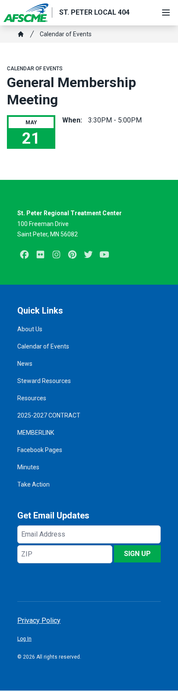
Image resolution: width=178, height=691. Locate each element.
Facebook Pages (39, 449)
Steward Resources (44, 380)
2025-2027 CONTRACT (48, 415)
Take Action (33, 484)
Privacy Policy (38, 620)
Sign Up (137, 554)
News (24, 363)
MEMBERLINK (35, 432)
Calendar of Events (66, 34)
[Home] (20, 34)
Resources (31, 398)
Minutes (28, 467)
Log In (24, 639)
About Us (29, 329)
